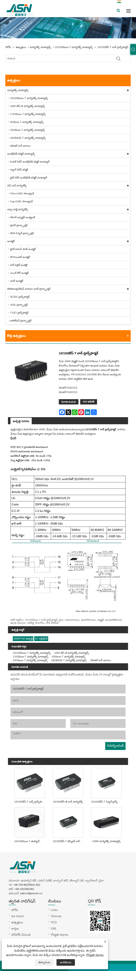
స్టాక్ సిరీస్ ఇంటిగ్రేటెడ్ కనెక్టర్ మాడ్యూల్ (28, 177)
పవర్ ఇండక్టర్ (16, 280)
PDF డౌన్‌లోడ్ (88, 402)
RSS (54, 922)
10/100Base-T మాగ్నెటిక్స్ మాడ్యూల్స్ (74, 47)
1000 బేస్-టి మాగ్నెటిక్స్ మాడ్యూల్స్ (27, 106)
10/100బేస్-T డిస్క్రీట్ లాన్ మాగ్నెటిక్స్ (69, 841)
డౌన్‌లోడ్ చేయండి (21, 934)
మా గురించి (17, 916)
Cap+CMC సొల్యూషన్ (21, 201)
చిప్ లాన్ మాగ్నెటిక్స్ (17, 185)
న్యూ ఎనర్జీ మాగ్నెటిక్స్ (17, 209)
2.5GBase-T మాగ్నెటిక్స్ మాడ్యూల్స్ (28, 114)
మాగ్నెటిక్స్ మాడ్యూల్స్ (40, 47)
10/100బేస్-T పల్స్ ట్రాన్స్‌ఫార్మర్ (29, 801)
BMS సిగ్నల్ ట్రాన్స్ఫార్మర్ (22, 233)
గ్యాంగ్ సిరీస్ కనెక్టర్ (19, 169)
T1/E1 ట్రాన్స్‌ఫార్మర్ (19, 312)
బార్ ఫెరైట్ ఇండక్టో (18, 265)
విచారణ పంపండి (68, 402)
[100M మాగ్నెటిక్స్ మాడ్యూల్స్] (106, 822)
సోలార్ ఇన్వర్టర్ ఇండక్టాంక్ (22, 217)
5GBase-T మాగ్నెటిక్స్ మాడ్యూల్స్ (27, 122)
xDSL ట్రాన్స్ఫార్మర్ (19, 304)
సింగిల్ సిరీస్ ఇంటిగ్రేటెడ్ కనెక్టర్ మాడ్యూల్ (29, 161)
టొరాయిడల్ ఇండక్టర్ (20, 257)
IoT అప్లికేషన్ (41, 638)
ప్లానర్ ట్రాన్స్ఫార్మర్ (19, 225)
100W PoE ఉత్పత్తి (23, 638)
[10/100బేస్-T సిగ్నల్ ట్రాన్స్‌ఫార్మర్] (106, 782)
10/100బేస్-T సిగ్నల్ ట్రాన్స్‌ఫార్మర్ (107, 801)
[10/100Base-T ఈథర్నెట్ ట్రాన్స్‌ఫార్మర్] (30, 822)
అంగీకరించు (65, 962)
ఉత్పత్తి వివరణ (21, 421)
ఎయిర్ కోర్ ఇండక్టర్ (19, 273)
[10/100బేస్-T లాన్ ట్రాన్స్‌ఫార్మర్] (32, 373)
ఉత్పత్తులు (21, 47)
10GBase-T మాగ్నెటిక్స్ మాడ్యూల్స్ (27, 130)
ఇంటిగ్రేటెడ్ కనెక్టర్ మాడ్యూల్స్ (21, 153)
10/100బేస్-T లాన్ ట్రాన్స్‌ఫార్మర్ (112, 47)
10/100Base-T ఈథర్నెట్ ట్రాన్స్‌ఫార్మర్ (30, 841)
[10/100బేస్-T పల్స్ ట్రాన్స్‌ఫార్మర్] (30, 782)
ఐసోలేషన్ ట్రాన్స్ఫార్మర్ (21, 320)
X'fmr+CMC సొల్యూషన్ (22, 193)
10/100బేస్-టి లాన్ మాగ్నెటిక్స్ (68, 801)
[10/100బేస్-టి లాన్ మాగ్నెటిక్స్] (68, 782)
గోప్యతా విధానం (95, 955)
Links (54, 910)
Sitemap (56, 916)
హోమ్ (8, 47)
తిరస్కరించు (44, 962)
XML (54, 928)
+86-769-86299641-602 (26, 884)
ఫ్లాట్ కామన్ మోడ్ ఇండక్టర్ (23, 249)
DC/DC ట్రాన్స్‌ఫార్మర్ (20, 296)
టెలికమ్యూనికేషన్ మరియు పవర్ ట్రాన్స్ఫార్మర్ (28, 288)
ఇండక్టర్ (11, 241)
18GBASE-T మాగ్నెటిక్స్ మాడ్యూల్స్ (28, 137)
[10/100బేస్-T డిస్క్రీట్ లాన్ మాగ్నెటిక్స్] (68, 822)
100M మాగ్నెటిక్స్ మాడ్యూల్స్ (106, 841)
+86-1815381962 (24, 888)
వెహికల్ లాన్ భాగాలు (20, 145)
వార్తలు (15, 928)
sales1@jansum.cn (31, 893)
